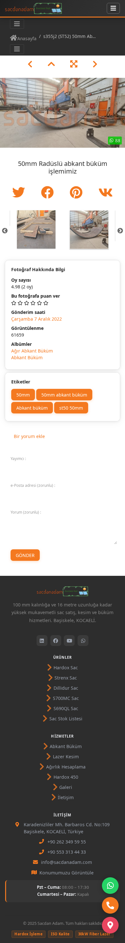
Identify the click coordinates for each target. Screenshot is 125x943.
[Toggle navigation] (17, 24)
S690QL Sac (66, 708)
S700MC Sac (66, 698)
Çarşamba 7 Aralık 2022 (36, 319)
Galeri (65, 787)
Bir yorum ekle (29, 436)
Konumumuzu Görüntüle (66, 873)
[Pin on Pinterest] (77, 192)
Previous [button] (5, 231)
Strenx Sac (65, 678)
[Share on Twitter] (20, 192)
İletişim (66, 797)
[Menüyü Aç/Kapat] (113, 8)
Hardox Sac (66, 668)
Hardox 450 (66, 777)
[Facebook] (55, 640)
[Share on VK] (105, 192)
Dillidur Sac (66, 688)
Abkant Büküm (27, 357)
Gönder (25, 555)
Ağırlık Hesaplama (65, 767)
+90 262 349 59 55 (66, 842)
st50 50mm (71, 408)
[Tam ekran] (74, 64)
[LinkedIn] (42, 640)
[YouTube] (69, 640)
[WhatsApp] (83, 640)
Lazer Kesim (66, 757)
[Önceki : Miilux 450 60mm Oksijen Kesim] (30, 64)
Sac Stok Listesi (65, 719)
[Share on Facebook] (49, 192)
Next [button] (120, 231)
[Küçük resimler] (51, 64)
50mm (23, 394)
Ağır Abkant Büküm (32, 351)
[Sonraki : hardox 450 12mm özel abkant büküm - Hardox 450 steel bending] (95, 64)
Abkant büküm (32, 408)
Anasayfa (27, 38)
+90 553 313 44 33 (66, 852)
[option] (36, 229)
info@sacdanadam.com (66, 862)
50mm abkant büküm (64, 394)
